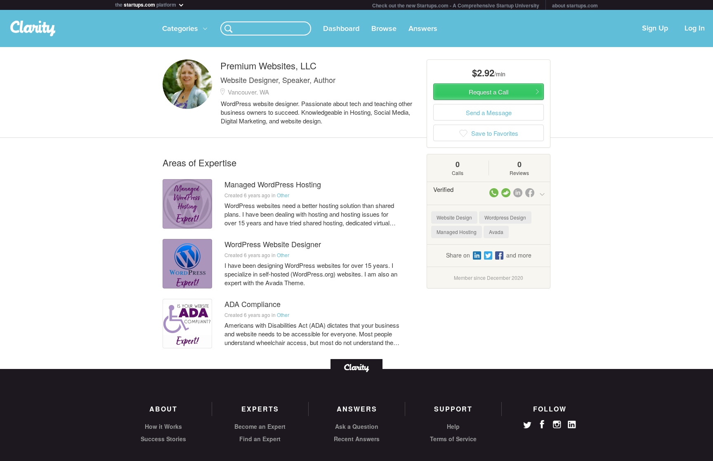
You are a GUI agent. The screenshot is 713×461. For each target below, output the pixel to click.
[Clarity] (356, 367)
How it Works (163, 426)
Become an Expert (260, 426)
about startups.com (575, 5)
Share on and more (488, 255)
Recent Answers (357, 439)
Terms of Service (453, 439)
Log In (695, 28)
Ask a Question (356, 426)
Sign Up (655, 28)
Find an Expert (260, 439)
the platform (146, 4)
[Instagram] (557, 425)
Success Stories (163, 439)
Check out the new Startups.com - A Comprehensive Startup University (455, 5)
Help (453, 426)
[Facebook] (542, 424)
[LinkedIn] (572, 425)
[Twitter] (527, 426)
